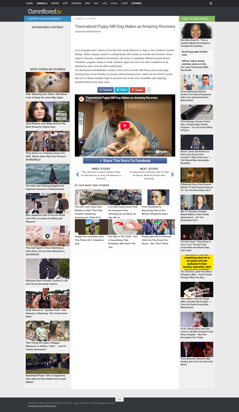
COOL (114, 3)
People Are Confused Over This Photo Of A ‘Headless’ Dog (89, 240)
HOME (29, 3)
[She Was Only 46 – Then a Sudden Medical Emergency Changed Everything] (197, 31)
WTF (65, 3)
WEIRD (55, 3)
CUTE (124, 3)
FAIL (96, 3)
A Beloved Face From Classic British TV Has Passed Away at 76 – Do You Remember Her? (197, 187)
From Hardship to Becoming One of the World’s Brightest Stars (155, 210)
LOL (104, 3)
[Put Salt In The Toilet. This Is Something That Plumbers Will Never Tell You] (125, 227)
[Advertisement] (125, 40)
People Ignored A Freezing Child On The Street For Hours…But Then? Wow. (156, 240)
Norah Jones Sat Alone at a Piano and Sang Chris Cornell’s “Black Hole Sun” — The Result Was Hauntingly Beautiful (196, 157)
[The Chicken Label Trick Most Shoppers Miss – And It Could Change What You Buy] (197, 262)
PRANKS (76, 3)
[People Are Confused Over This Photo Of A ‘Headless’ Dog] (91, 227)
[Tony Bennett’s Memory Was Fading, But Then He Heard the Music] (197, 349)
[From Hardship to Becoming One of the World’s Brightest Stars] (158, 197)
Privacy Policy (43, 406)
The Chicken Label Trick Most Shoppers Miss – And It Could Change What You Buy (196, 274)
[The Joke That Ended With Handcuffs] (197, 58)
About (53, 406)
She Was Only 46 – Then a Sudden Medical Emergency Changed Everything (195, 43)
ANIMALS (42, 3)
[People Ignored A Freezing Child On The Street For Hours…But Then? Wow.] (158, 227)
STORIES (137, 3)
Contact (31, 406)
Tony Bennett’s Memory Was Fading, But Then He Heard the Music (197, 362)
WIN (87, 3)
